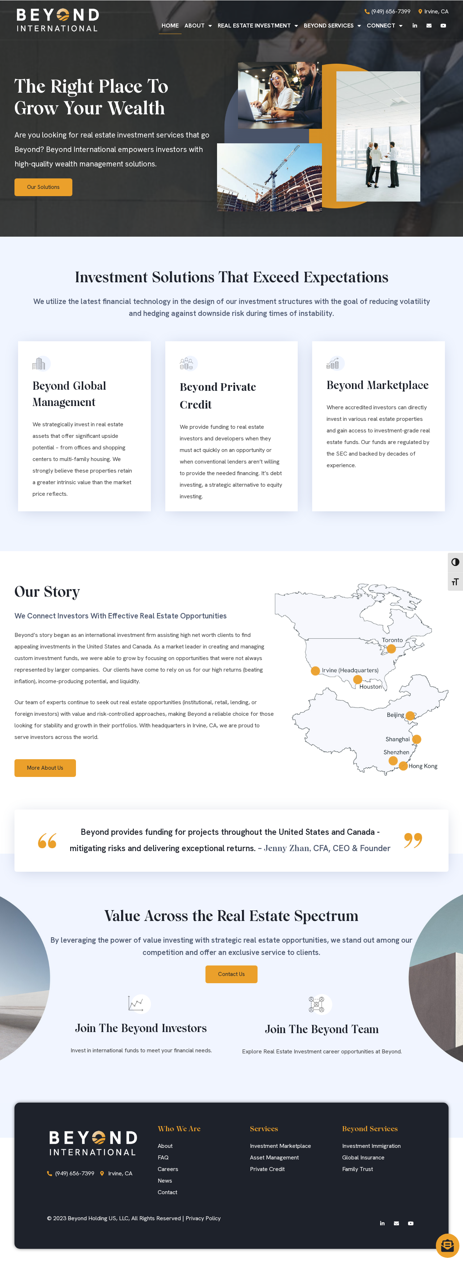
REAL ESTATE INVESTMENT (254, 25)
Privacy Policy (203, 1218)
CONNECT (381, 25)
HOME (170, 25)
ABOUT (194, 25)
